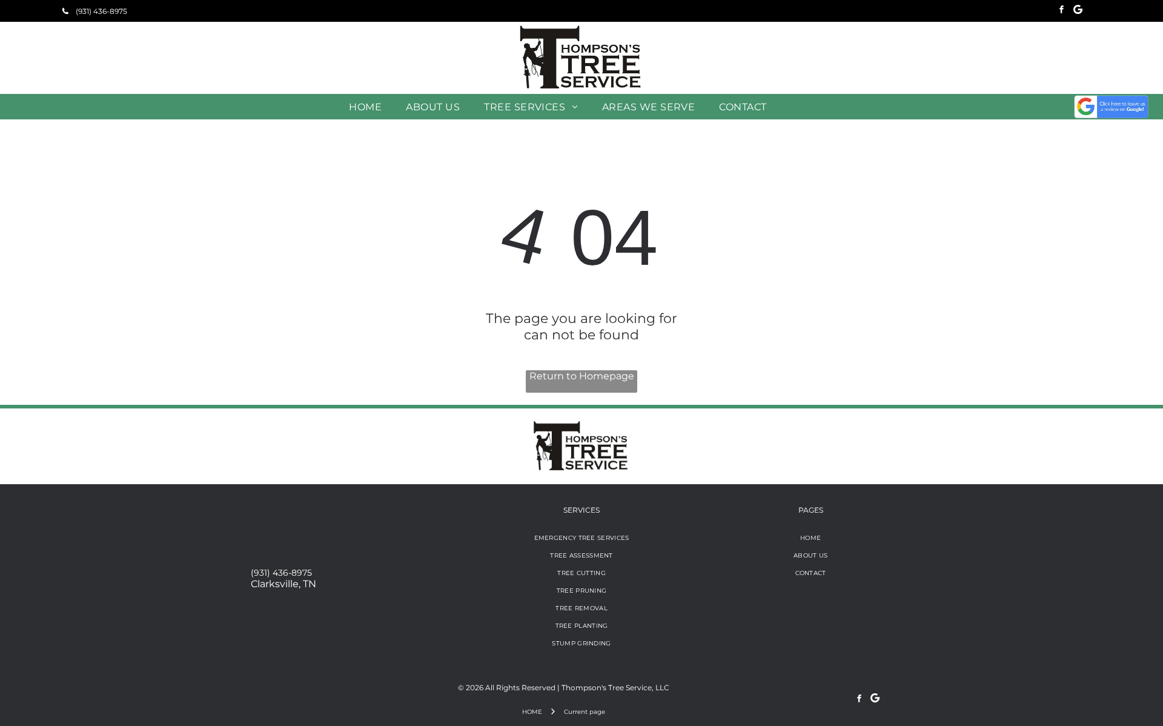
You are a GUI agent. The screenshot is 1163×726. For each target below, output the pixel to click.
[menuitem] (365, 106)
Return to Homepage (581, 376)
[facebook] (1061, 11)
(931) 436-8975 (281, 572)
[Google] (1078, 11)
